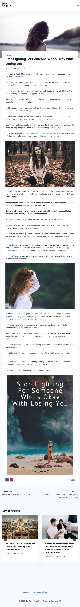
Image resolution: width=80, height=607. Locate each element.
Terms (46, 592)
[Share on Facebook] (7, 479)
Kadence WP (56, 601)
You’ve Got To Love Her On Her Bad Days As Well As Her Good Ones (60, 494)
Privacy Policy (37, 592)
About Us (27, 592)
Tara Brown (11, 68)
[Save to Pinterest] (11, 479)
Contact (54, 592)
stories (8, 55)
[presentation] (20, 527)
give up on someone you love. (59, 125)
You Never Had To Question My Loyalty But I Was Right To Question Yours (20, 547)
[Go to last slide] (5, 538)
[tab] (36, 563)
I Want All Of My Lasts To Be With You (17, 493)
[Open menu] (78, 5)
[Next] (74, 538)
